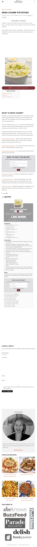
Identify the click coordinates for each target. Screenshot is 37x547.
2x (19, 211)
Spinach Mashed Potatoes (8, 138)
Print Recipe (23, 20)
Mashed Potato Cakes (7, 174)
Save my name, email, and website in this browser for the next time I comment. (18, 387)
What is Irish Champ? (7, 93)
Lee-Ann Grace (24, 220)
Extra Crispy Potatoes (7, 179)
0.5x (16, 211)
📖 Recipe (4, 95)
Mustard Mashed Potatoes (8, 145)
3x (21, 211)
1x (17, 211)
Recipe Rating (5, 353)
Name (4, 375)
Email (3, 380)
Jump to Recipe (15, 20)
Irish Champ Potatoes (7, 96)
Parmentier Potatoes (7, 186)
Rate (24, 216)
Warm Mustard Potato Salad (8, 151)
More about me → (18, 450)
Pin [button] (19, 216)
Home (3, 9)
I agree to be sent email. (19, 167)
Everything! (8, 9)
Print (14, 216)
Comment (4, 357)
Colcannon (16, 124)
